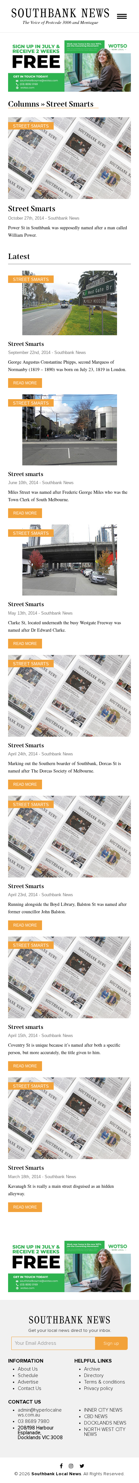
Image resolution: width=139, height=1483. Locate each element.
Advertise (28, 1382)
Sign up (111, 1343)
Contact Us (29, 1388)
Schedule (28, 1375)
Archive (92, 1369)
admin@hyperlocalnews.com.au (40, 1412)
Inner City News (103, 1410)
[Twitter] (82, 1466)
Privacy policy (98, 1388)
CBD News (96, 1416)
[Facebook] (61, 1466)
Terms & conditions (104, 1382)
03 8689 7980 (33, 1421)
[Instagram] (71, 1466)
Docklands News (105, 1423)
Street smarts (25, 474)
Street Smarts (32, 208)
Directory (93, 1375)
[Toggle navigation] (122, 16)
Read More (25, 383)
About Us (28, 1369)
